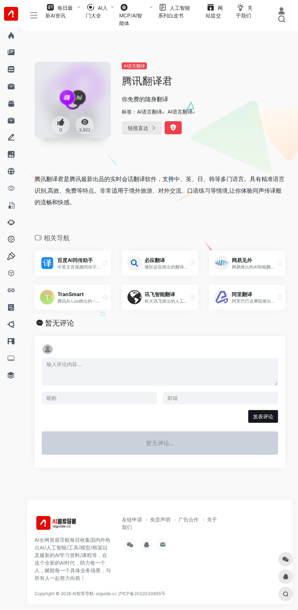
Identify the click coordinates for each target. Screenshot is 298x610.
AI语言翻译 (134, 66)
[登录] (281, 12)
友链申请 (132, 519)
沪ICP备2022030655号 (141, 593)
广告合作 (188, 519)
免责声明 (160, 519)
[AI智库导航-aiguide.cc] (67, 525)
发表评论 (263, 416)
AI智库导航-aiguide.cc (94, 593)
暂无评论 (59, 323)
